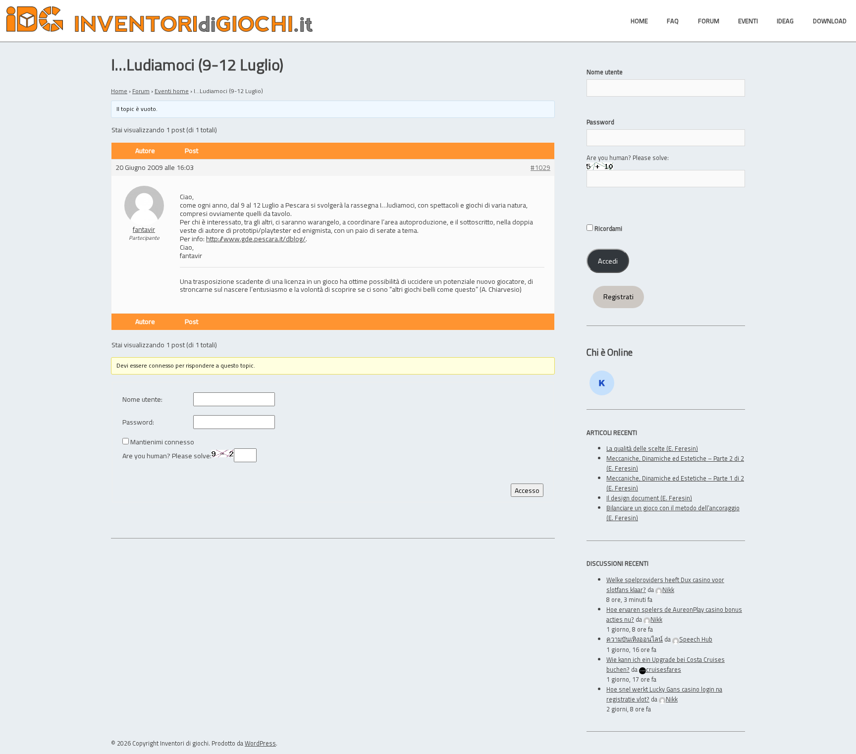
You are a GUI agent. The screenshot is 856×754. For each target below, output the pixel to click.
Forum (141, 91)
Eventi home (172, 91)
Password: (138, 422)
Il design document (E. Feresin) (649, 498)
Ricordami (607, 228)
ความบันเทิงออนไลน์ (634, 639)
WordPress (260, 743)
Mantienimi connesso (162, 442)
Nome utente (605, 72)
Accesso (527, 490)
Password (600, 122)
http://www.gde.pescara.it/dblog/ (256, 238)
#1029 (540, 167)
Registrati (618, 296)
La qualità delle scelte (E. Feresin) (652, 448)
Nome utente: (142, 399)
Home (119, 91)
